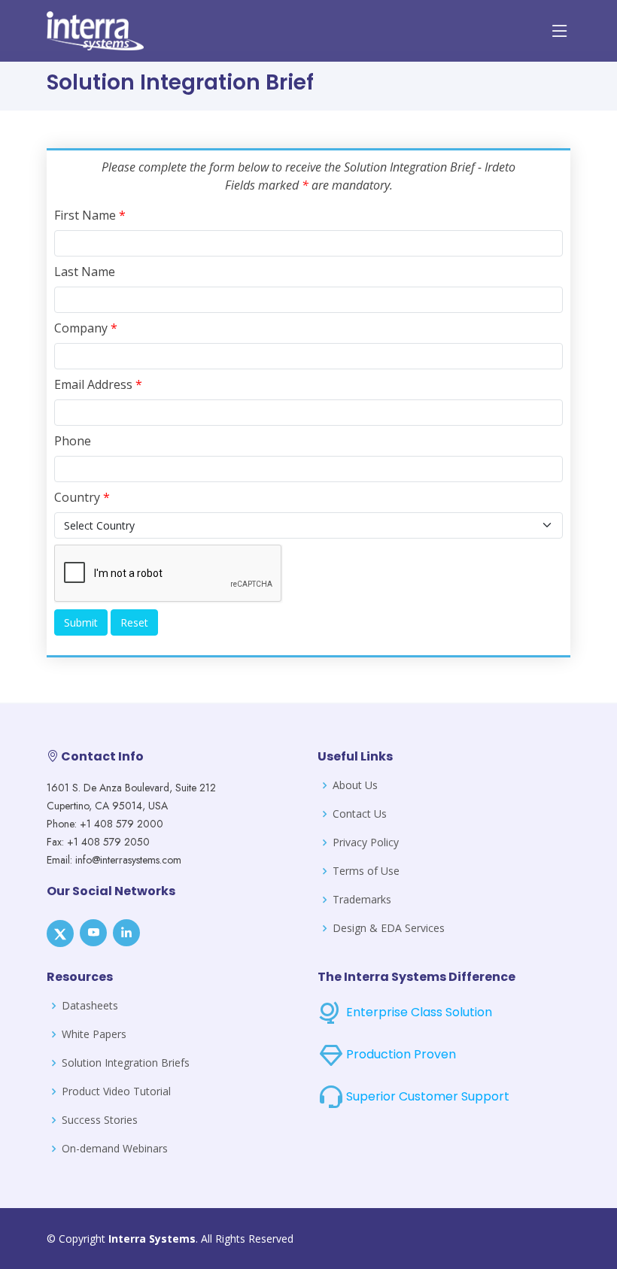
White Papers (94, 1034)
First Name (90, 215)
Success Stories (100, 1120)
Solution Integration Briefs (126, 1063)
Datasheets (90, 1005)
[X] (60, 933)
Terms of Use (366, 871)
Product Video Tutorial (116, 1091)
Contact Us (360, 814)
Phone (72, 441)
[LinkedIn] (126, 932)
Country (82, 497)
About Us (355, 785)
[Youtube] (93, 932)
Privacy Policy (366, 842)
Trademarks (362, 899)
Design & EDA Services (389, 928)
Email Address (98, 384)
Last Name (84, 271)
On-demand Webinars (115, 1148)
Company (85, 328)
